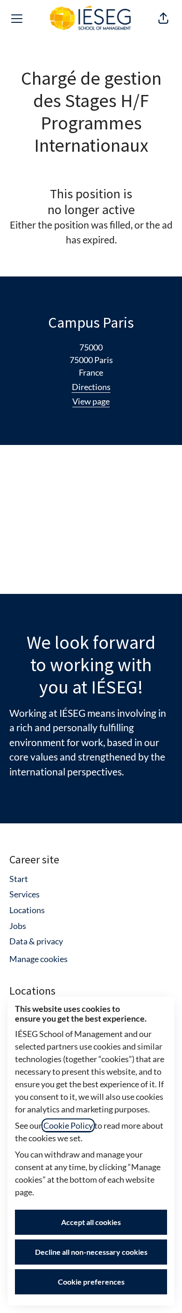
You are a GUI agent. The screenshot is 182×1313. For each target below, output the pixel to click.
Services (24, 894)
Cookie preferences (91, 1281)
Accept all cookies (91, 1222)
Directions (91, 387)
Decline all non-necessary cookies (91, 1251)
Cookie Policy (68, 1125)
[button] (163, 19)
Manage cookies (38, 959)
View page (91, 401)
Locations (27, 910)
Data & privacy (36, 941)
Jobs (17, 926)
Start (18, 879)
